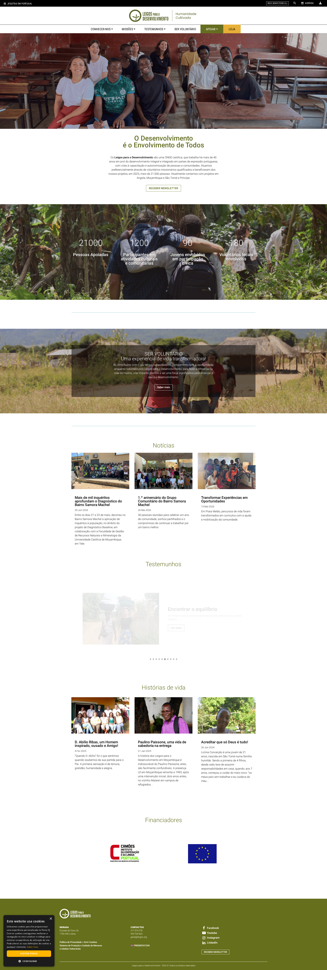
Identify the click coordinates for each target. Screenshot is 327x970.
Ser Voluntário (185, 29)
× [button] (50, 918)
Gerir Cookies (90, 942)
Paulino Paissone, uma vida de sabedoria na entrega (162, 744)
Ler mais (176, 627)
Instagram (212, 937)
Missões (127, 29)
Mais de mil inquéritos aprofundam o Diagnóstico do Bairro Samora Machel (98, 501)
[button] (29, 961)
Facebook (212, 928)
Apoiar (210, 29)
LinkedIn (211, 942)
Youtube (211, 933)
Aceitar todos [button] (28, 953)
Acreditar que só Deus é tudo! (224, 742)
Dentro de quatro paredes (197, 609)
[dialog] (28, 941)
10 (176, 659)
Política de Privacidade (71, 942)
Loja (232, 29)
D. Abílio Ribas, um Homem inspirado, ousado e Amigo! (96, 744)
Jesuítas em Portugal (19, 3)
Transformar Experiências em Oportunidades (224, 499)
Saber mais (163, 387)
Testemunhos (153, 29)
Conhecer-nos (101, 29)
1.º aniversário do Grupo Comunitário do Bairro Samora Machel (162, 501)
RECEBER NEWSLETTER (163, 188)
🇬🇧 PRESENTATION (140, 945)
